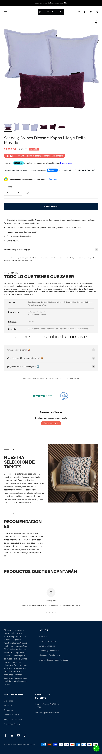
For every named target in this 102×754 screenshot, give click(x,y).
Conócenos (8, 701)
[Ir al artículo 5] (44, 127)
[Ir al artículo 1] (8, 127)
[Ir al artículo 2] (17, 127)
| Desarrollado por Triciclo (26, 744)
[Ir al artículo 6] (53, 127)
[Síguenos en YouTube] (18, 735)
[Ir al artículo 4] (35, 127)
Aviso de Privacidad (47, 646)
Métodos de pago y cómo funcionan (53, 660)
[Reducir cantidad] (7, 192)
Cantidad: (8, 187)
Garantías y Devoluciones (49, 655)
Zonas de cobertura (11, 715)
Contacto (43, 636)
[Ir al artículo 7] (62, 127)
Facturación (8, 710)
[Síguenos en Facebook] (5, 735)
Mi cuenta (8, 705)
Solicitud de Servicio (12, 724)
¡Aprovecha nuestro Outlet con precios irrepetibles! (51, 3)
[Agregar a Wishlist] (27, 193)
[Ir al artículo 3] (26, 127)
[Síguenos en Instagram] (12, 735)
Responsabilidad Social (13, 719)
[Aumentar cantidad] (18, 192)
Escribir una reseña (51, 423)
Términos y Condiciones (49, 651)
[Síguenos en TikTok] (24, 735)
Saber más (53, 179)
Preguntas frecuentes (47, 641)
